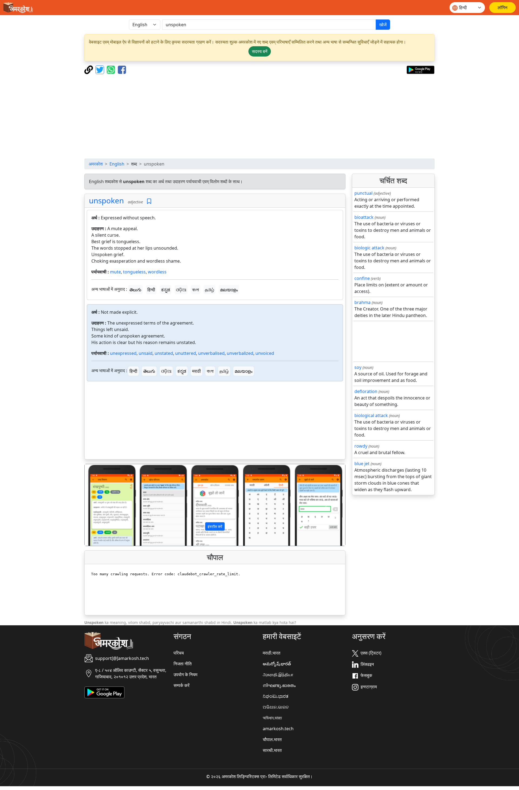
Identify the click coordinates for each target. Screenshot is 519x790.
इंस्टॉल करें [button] (215, 526)
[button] (104, 505)
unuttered (185, 353)
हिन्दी (151, 290)
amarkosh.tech (278, 729)
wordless (157, 272)
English (116, 164)
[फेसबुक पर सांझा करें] (122, 69)
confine (362, 278)
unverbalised (211, 353)
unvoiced (264, 353)
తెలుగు (135, 290)
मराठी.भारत (271, 653)
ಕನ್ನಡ (165, 290)
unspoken (106, 200)
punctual (363, 193)
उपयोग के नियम (185, 674)
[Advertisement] (259, 116)
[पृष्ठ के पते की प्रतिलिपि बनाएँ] (89, 69)
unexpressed (123, 353)
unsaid (145, 353)
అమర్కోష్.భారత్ (277, 664)
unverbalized (240, 353)
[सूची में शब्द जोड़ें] (149, 201)
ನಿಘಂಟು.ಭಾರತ (275, 696)
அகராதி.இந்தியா (278, 674)
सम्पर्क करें (181, 685)
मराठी (196, 371)
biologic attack (369, 248)
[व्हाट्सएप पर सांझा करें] (112, 69)
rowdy (360, 446)
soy (357, 367)
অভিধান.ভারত (272, 718)
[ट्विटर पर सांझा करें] (100, 69)
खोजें (383, 25)
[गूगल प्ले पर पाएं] (420, 69)
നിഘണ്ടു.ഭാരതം (279, 685)
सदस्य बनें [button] (259, 51)
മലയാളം (229, 290)
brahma (362, 302)
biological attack (371, 415)
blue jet (362, 464)
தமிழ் (209, 290)
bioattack (364, 217)
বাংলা (195, 290)
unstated (164, 353)
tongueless (134, 272)
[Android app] (104, 692)
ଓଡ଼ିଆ (181, 290)
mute (115, 272)
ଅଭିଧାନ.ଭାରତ (276, 707)
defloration (365, 391)
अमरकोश (96, 164)
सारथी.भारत (272, 750)
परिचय (179, 653)
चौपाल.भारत (272, 739)
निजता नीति (183, 664)
